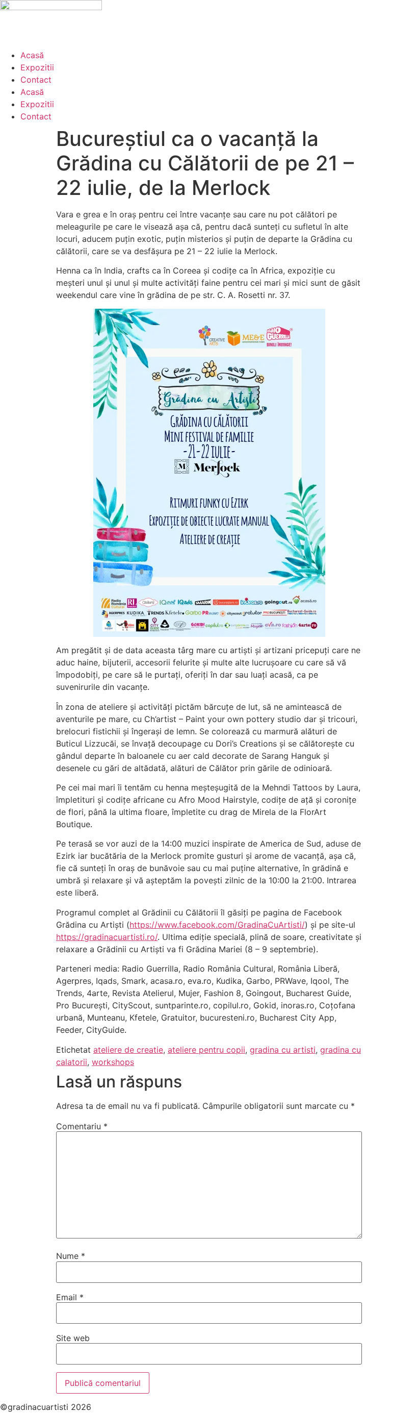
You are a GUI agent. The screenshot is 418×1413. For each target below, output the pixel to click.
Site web (73, 1338)
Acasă (32, 55)
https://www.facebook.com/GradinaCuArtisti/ (217, 925)
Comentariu (82, 1126)
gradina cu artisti (283, 1050)
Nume (70, 1256)
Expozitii (37, 67)
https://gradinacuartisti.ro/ (107, 937)
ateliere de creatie (128, 1050)
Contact (35, 80)
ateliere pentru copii (206, 1050)
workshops (113, 1062)
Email (70, 1297)
